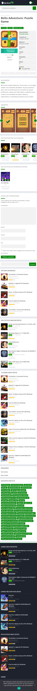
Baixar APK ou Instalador (11, 50)
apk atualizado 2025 (13, 487)
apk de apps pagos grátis (18, 490)
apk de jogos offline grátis (9, 493)
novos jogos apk (20, 536)
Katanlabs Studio (23, 34)
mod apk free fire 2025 (8, 536)
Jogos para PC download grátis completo (13, 523)
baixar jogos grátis (7, 510)
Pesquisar (32, 264)
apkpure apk (27, 503)
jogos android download (9, 518)
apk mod (21, 500)
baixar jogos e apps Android (24, 508)
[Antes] (1, 120)
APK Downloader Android (20, 495)
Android (7, 15)
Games (10, 28)
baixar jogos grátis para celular (23, 510)
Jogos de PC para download (9, 521)
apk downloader (6, 495)
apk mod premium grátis (9, 503)
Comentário (4, 205)
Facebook (4, 73)
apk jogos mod (13, 500)
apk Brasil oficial (26, 487)
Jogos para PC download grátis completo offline (15, 526)
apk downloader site (22, 498)
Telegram (25, 73)
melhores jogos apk (7, 534)
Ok (19, 688)
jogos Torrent (21, 531)
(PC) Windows (5, 485)
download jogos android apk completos (13, 516)
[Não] (35, 685)
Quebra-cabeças (18, 28)
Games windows (30, 516)
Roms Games (4, 472)
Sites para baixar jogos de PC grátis (11, 539)
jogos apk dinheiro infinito (25, 518)
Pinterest (18, 73)
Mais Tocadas (4, 475)
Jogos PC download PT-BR (9, 531)
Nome (3, 227)
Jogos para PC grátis (20, 528)
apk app (4, 487)
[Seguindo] (35, 120)
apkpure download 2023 (8, 505)
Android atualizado (16, 485)
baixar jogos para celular (9, 513)
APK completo (6, 490)
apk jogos (4, 500)
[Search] (34, 8)
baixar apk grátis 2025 (8, 508)
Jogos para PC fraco (7, 528)
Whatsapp (32, 73)
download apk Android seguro (26, 513)
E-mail (3, 235)
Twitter (11, 73)
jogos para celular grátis (26, 521)
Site (2, 243)
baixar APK (20, 505)
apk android (27, 485)
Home (2, 15)
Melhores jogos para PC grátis (23, 534)
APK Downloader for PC (8, 498)
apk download (22, 493)
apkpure (20, 503)
